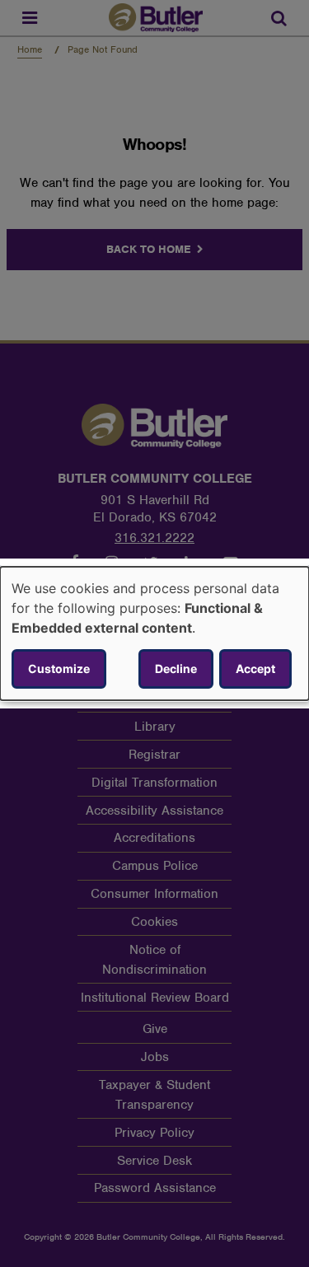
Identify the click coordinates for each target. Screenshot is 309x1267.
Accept (255, 669)
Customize (59, 669)
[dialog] (154, 633)
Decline (176, 669)
